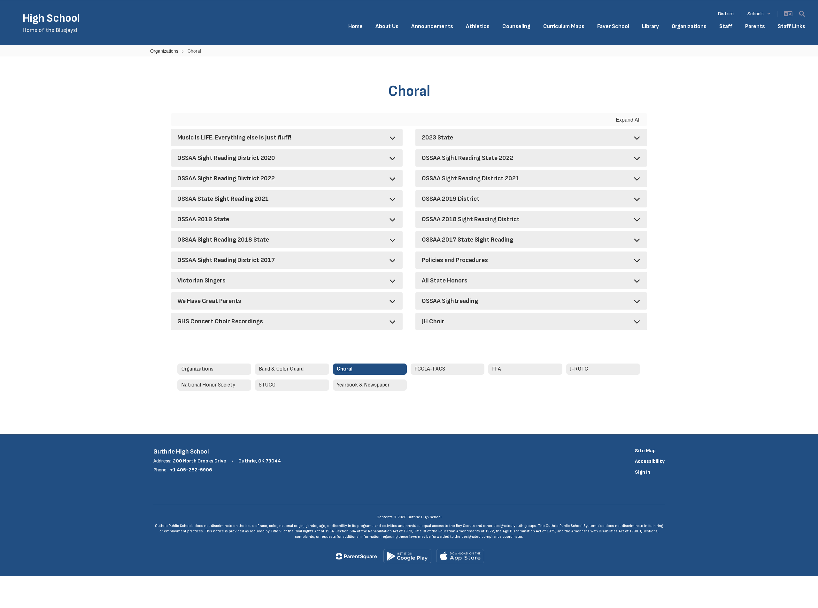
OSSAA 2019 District (451, 199)
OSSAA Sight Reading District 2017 (226, 260)
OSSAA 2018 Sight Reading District (471, 219)
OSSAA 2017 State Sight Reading (467, 240)
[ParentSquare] (356, 556)
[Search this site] (802, 14)
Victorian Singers (201, 280)
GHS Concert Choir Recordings (220, 321)
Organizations (164, 51)
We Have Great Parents (209, 301)
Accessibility (650, 461)
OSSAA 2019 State (203, 219)
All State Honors (444, 280)
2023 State (437, 137)
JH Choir (433, 321)
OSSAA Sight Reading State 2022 (467, 158)
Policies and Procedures (455, 260)
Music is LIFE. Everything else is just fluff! (234, 137)
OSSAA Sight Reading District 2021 (470, 178)
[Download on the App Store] (460, 556)
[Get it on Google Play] (407, 556)
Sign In (642, 472)
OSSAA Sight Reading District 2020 (226, 158)
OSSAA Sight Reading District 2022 (226, 178)
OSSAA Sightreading (450, 301)
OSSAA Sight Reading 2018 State (223, 240)
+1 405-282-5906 (191, 470)
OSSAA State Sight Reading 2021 (223, 199)
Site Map (645, 451)
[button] (759, 14)
